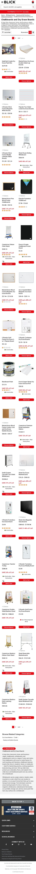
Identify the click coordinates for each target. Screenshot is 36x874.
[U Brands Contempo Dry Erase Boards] (26, 325)
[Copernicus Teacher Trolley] (9, 552)
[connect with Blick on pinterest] (25, 845)
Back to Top (17, 802)
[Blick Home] (10, 2)
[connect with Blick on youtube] (31, 845)
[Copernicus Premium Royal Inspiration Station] (26, 413)
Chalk (15, 737)
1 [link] (13, 38)
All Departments (10, 15)
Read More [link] (7, 29)
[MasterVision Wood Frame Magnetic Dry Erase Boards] (9, 277)
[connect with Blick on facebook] (6, 845)
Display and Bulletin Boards (10, 740)
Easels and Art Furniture (23, 15)
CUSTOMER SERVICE (8, 826)
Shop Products (9, 748)
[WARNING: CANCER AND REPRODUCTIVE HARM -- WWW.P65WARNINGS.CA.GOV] (22, 170)
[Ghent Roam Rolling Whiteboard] (26, 141)
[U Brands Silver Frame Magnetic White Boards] (9, 95)
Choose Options (26, 81)
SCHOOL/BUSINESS (8, 837)
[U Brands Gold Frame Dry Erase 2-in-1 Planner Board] (9, 325)
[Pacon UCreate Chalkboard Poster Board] (26, 232)
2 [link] (15, 38)
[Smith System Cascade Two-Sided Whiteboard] (9, 460)
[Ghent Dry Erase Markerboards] (26, 460)
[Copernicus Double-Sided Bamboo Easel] (9, 597)
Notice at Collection (7, 851)
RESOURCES (6, 831)
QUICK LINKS (6, 820)
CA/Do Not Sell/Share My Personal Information (13, 856)
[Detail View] (33, 32)
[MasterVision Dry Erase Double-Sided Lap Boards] (26, 49)
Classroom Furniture (6, 16)
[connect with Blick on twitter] (12, 845)
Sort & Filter (7, 32)
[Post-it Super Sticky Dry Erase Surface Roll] (26, 369)
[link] (19, 38)
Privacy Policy (5, 849)
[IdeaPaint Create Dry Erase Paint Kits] (9, 49)
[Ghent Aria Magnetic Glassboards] (26, 508)
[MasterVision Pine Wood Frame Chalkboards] (9, 186)
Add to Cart (9, 77)
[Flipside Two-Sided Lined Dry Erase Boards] (26, 95)
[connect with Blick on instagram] (18, 845)
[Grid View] (30, 32)
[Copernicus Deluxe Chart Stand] (9, 232)
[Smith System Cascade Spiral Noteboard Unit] (26, 687)
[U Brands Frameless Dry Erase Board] (9, 508)
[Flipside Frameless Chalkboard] (26, 186)
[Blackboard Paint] (9, 369)
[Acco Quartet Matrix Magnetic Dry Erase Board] (26, 277)
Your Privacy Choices (7, 854)
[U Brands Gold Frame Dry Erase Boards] (26, 597)
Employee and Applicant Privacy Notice (11, 858)
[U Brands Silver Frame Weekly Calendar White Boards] (9, 141)
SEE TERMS (26, 11)
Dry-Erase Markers (7, 737)
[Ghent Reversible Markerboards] (26, 641)
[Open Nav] (2, 2)
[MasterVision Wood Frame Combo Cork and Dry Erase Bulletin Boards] (9, 413)
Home (3, 15)
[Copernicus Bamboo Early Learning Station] (9, 687)
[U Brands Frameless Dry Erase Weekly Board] (26, 552)
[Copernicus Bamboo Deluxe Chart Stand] (9, 641)
